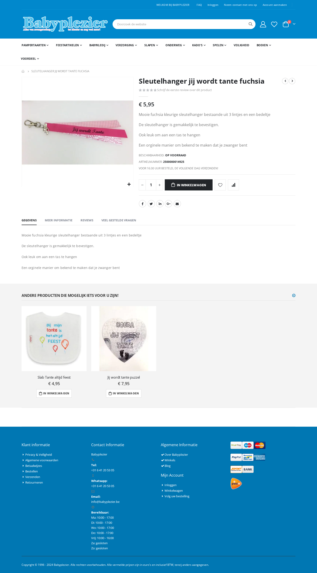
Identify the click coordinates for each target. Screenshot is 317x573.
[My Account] (263, 24)
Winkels (170, 460)
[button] (129, 184)
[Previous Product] (285, 81)
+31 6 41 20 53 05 (102, 486)
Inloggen (212, 5)
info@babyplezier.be (105, 502)
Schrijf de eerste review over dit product (184, 90)
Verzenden (32, 477)
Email (177, 203)
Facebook (142, 203)
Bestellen (31, 471)
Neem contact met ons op (240, 5)
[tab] (29, 220)
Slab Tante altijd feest (54, 377)
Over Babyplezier (176, 454)
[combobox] (184, 24)
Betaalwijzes (33, 466)
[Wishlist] (274, 24)
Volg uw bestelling (177, 496)
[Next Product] (292, 81)
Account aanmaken (275, 5)
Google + (168, 203)
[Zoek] (250, 24)
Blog (168, 466)
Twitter (151, 203)
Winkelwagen (174, 490)
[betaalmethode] (247, 445)
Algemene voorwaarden (41, 460)
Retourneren (34, 482)
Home (23, 71)
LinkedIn (160, 203)
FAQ (199, 5)
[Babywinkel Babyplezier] (65, 24)
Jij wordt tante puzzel (123, 377)
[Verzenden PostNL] (236, 483)
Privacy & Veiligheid (38, 454)
